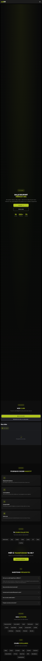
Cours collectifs (16, 624)
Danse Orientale (8, 653)
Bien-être (31, 630)
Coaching (21, 542)
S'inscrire (20, 205)
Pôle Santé (25, 630)
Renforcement (5, 539)
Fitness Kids (18, 630)
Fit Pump (15, 653)
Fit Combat (18, 650)
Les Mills (35, 627)
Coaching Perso (21, 657)
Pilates (38, 539)
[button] (21, 578)
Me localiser (22, 416)
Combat (17, 539)
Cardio (23, 624)
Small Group (11, 630)
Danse (22, 539)
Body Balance (34, 653)
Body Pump (22, 653)
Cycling (28, 539)
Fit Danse (28, 650)
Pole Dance (35, 650)
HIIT (33, 539)
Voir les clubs (21, 209)
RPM (28, 653)
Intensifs (20, 627)
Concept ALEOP (28, 627)
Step (23, 650)
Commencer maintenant (20, 559)
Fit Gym (11, 650)
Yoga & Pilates (13, 627)
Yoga (12, 539)
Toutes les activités (7, 624)
